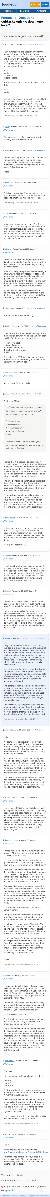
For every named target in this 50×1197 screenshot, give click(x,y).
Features (24, 11)
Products (8, 11)
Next (34, 1180)
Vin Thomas (9, 1061)
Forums (7, 17)
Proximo (8, 840)
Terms (14, 1196)
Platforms (41, 11)
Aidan (7, 638)
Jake (7, 127)
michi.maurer (10, 518)
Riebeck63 (9, 182)
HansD (7, 1134)
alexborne (9, 373)
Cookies (23, 1196)
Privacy (6, 1196)
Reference (41, 45)
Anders (8, 975)
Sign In (45, 4)
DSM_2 (7, 326)
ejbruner (8, 249)
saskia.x (8, 798)
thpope (8, 591)
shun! (7, 45)
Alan (7, 730)
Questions (26, 17)
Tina (7, 308)
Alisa (7, 150)
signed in (9, 1190)
